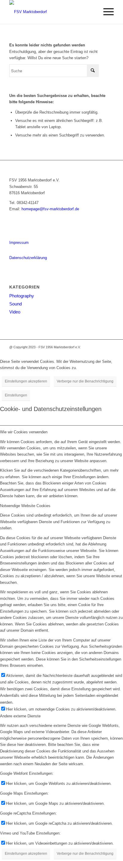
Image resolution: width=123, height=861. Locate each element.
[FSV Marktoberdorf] (51, 12)
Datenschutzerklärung (28, 257)
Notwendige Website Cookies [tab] (25, 506)
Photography (21, 295)
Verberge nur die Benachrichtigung (85, 381)
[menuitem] (105, 12)
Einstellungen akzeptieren (26, 381)
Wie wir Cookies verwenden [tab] (23, 432)
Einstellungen (16, 395)
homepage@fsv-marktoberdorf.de (50, 209)
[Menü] (105, 12)
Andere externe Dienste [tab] (20, 716)
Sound (15, 303)
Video (14, 311)
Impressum (19, 242)
